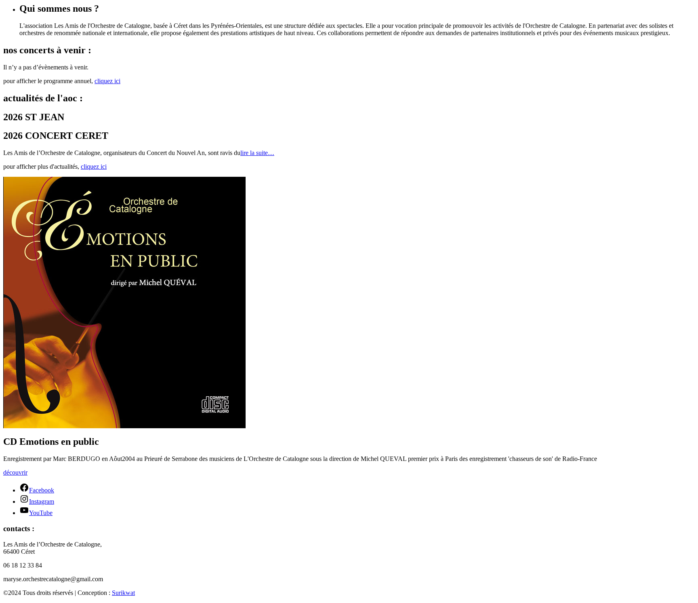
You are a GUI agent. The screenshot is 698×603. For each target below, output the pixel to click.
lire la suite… (257, 152)
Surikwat (123, 592)
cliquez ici (107, 80)
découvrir (15, 472)
